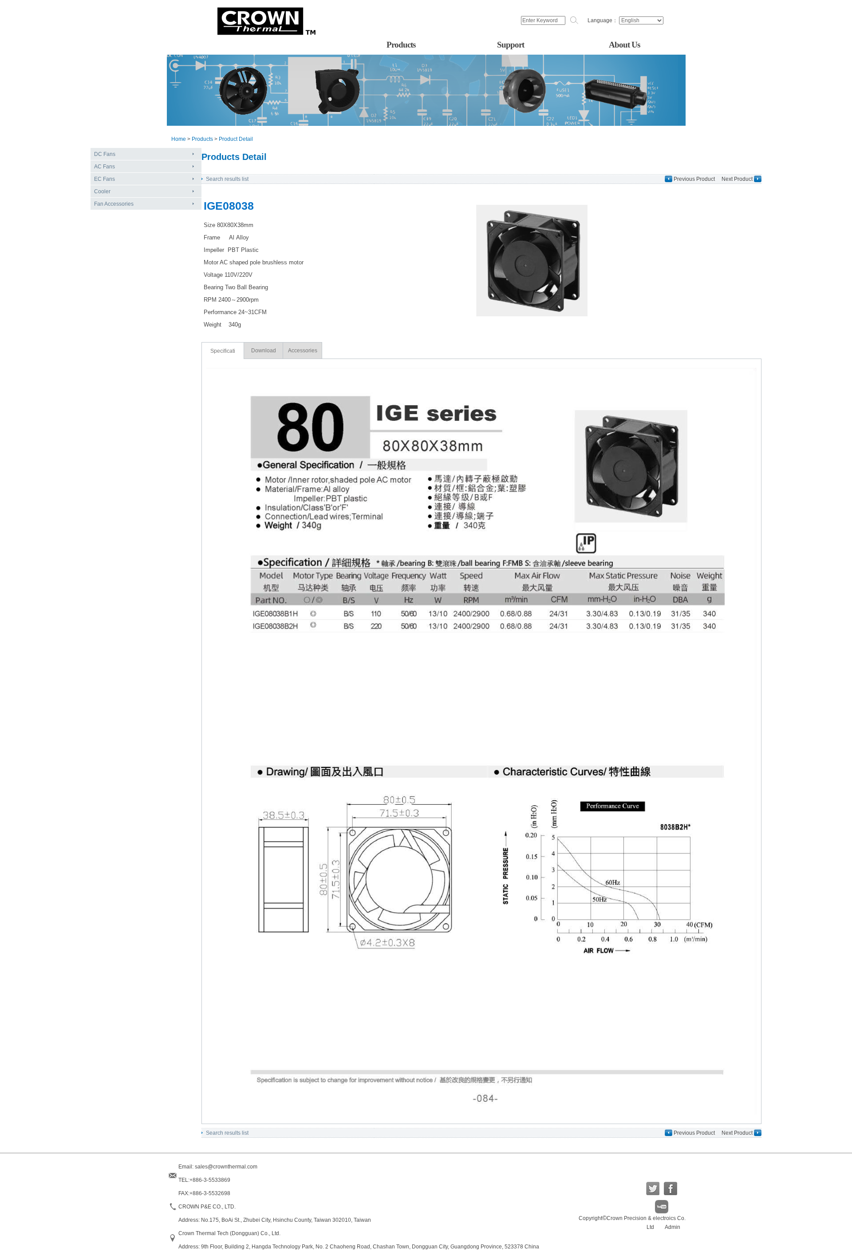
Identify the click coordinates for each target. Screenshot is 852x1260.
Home (178, 139)
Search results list (227, 179)
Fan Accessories (114, 204)
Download (263, 350)
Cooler (102, 191)
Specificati (222, 351)
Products (401, 44)
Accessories (302, 350)
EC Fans (104, 179)
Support (510, 44)
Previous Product (694, 179)
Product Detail (236, 139)
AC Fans (104, 166)
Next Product (737, 179)
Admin (672, 1227)
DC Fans (104, 154)
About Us (624, 44)
